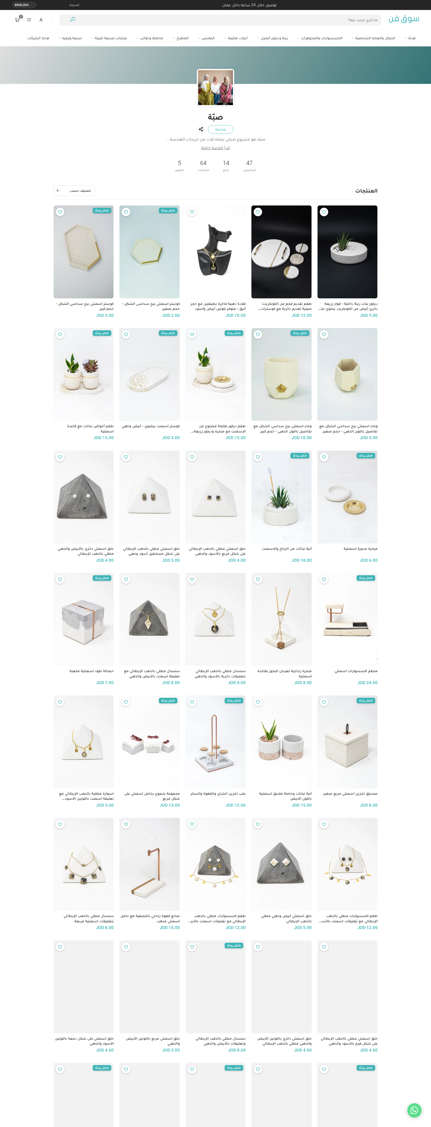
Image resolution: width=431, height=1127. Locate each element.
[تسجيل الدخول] (41, 20)
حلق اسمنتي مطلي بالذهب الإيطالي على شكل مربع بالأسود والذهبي (217, 551)
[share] (201, 129)
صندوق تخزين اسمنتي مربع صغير (350, 793)
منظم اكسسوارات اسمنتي (356, 671)
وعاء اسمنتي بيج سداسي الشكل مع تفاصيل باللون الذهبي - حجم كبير (282, 428)
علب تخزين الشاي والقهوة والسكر (218, 793)
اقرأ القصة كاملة (215, 147)
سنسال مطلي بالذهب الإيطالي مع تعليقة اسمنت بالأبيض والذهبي (152, 673)
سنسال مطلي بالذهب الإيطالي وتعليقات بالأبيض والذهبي (221, 1041)
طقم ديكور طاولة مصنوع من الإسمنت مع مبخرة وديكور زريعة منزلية (220, 429)
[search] (72, 20)
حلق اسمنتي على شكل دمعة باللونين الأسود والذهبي (84, 1041)
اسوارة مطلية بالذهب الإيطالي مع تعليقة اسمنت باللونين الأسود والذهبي (86, 796)
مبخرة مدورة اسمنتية (361, 548)
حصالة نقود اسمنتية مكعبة (92, 671)
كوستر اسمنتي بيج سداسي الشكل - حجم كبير (85, 306)
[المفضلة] (29, 20)
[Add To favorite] (324, 212)
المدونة (74, 5)
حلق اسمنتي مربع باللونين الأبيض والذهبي (153, 1041)
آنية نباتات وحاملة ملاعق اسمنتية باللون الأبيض (285, 796)
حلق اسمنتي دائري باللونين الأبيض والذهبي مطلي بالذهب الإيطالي (284, 1041)
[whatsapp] (414, 1110)
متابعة (220, 129)
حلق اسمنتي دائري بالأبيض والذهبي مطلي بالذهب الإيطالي (86, 551)
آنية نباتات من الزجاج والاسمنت (287, 548)
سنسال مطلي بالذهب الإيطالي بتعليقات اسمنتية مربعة (89, 918)
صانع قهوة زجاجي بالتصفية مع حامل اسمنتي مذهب (150, 918)
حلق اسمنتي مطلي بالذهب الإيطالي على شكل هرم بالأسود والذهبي (349, 1041)
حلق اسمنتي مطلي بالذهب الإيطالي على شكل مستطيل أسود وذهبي (151, 551)
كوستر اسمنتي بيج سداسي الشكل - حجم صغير (151, 306)
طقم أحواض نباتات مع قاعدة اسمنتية (90, 428)
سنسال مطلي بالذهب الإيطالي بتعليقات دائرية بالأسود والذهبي (220, 673)
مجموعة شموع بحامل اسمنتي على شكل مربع (152, 796)
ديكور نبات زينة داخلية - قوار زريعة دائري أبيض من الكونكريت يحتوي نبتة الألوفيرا (348, 306)
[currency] (33, 5)
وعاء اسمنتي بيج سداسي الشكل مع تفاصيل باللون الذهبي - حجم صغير (348, 428)
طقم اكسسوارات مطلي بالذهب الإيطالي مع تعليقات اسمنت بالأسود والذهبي (348, 919)
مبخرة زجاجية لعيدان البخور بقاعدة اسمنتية (284, 673)
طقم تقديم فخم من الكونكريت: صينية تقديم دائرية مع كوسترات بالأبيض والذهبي (286, 306)
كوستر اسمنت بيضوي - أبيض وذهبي (151, 426)
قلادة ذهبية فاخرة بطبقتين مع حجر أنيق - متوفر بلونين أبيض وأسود (218, 306)
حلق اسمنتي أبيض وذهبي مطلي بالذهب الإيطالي (286, 918)
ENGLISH (21, 5)
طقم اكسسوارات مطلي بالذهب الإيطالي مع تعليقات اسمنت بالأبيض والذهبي (216, 919)
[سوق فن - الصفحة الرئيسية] (404, 20)
